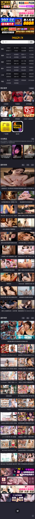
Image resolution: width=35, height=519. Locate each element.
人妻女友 (23, 74)
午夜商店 (16, 80)
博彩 (2, 49)
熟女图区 (23, 70)
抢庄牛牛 (31, 50)
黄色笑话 (23, 76)
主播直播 (23, 57)
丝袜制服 (16, 57)
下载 (32, 139)
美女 (23, 165)
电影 (2, 62)
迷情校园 (8, 76)
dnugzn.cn (17, 37)
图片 (2, 68)
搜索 (31, 42)
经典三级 (16, 63)
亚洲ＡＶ (8, 54)
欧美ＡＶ (23, 54)
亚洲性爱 (8, 61)
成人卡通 (23, 61)
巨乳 (28, 165)
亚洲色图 (16, 67)
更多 (32, 165)
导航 (2, 81)
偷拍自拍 (16, 61)
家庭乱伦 (16, 74)
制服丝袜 (8, 63)
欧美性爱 (31, 61)
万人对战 (23, 48)
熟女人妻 (8, 57)
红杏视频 (8, 83)
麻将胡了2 (8, 50)
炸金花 (16, 50)
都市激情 (8, 74)
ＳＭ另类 (31, 57)
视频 (2, 55)
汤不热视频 (31, 80)
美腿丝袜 (8, 70)
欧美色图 (23, 67)
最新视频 (3, 165)
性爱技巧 (31, 76)
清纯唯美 (16, 70)
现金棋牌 (23, 50)
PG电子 (8, 48)
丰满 (23, 318)
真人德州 (16, 48)
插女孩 (8, 80)
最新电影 (3, 318)
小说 (2, 75)
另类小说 (16, 76)
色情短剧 (16, 83)
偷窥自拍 (8, 67)
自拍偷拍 (16, 54)
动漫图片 (31, 67)
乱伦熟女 (23, 63)
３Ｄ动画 (31, 54)
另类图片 (31, 70)
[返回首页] (33, 515)
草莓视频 (23, 80)
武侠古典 (31, 74)
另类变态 (31, 63)
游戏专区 (31, 48)
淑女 (28, 318)
